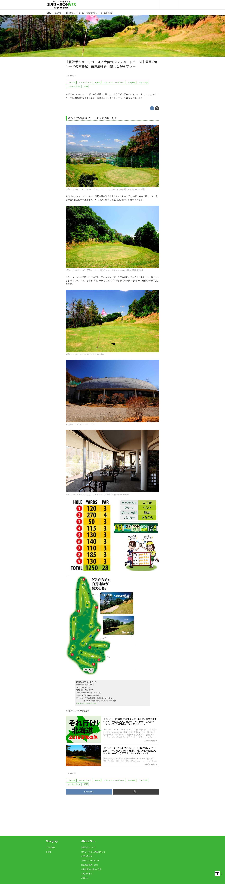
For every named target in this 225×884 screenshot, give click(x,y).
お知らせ (85, 878)
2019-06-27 (71, 76)
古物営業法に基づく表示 (91, 869)
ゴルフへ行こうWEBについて (93, 852)
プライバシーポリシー (90, 861)
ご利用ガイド (86, 874)
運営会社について (88, 847)
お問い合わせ (86, 856)
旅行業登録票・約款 (89, 865)
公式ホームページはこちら (86, 703)
